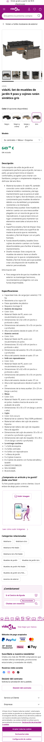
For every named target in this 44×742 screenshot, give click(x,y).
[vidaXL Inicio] (15, 9)
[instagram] (9, 672)
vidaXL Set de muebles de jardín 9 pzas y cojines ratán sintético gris (20, 94)
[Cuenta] (29, 9)
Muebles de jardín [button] (10, 560)
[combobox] (22, 16)
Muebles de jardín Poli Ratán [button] (14, 566)
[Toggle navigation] (4, 9)
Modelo (5, 133)
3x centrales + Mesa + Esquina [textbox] (18, 140)
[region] (22, 725)
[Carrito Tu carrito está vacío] (40, 9)
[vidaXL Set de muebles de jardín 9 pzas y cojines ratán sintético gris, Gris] (22, 50)
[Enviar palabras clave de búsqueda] (39, 15)
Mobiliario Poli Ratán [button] (11, 548)
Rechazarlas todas (22, 734)
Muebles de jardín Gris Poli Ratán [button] (15, 573)
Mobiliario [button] (7, 541)
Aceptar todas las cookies (22, 729)
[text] (8, 148)
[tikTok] (18, 672)
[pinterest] (13, 672)
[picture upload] (22, 512)
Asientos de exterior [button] (11, 579)
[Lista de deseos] (34, 9)
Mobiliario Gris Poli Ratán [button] (13, 554)
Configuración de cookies (22, 739)
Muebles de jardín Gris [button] (30, 560)
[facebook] (4, 672)
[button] (6, 120)
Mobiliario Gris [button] (21, 541)
